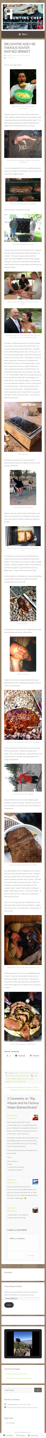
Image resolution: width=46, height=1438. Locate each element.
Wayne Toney (21, 1081)
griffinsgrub (11, 1180)
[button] (17, 1349)
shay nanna (26, 1079)
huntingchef (26, 55)
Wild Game (25, 1076)
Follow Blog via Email (13, 1286)
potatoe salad (16, 1079)
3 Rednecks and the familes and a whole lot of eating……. (23, 1087)
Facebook (8, 1272)
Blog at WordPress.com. (23, 1432)
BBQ (16, 1073)
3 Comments (11, 58)
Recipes (18, 1076)
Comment (30, 1256)
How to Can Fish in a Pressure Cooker (19, 1378)
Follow (9, 1305)
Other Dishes (10, 1076)
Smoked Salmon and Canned (16, 1374)
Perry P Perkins (12, 1115)
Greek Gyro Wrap (25, 1404)
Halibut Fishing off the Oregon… (28, 1407)
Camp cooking (24, 1073)
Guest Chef (34, 1073)
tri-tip (14, 1081)
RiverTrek (10, 1407)
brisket (8, 1079)
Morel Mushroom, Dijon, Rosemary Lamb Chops (25, 1090)
